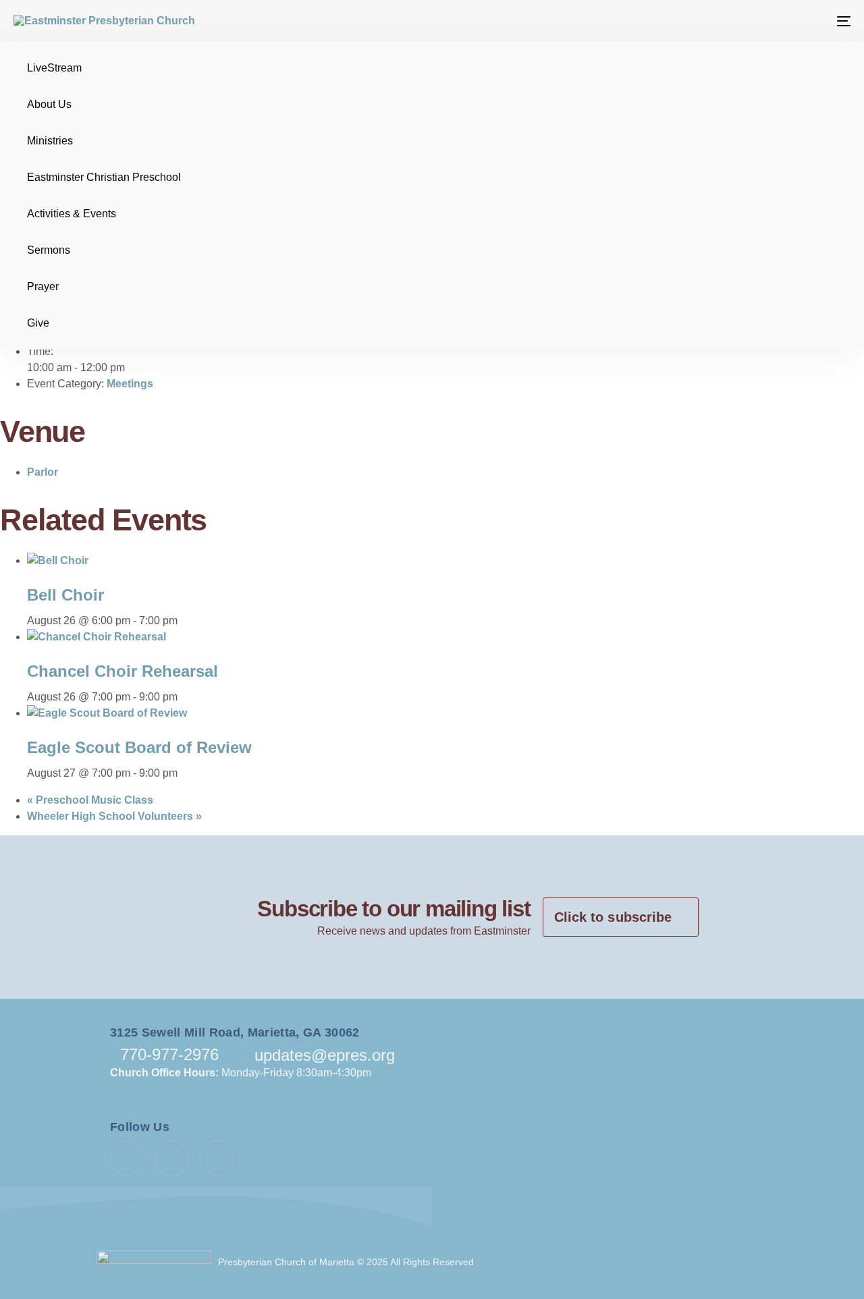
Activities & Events (71, 213)
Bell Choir (65, 595)
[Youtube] (172, 1158)
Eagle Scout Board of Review (139, 747)
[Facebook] (127, 1158)
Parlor (42, 472)
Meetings (130, 383)
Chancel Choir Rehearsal (122, 671)
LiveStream (54, 68)
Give (38, 323)
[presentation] (57, 560)
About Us (49, 104)
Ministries (50, 140)
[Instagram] (216, 1158)
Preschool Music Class (90, 800)
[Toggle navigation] (711, 21)
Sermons (48, 250)
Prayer (43, 286)
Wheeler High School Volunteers (114, 816)
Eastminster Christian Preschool (104, 177)
